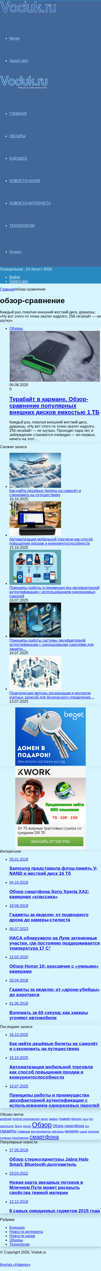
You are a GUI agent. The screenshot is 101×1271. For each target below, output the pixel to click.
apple (44, 1118)
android (5, 1119)
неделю (71, 1131)
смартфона (44, 1137)
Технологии (19, 1244)
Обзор (42, 1125)
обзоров (93, 1131)
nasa (85, 1119)
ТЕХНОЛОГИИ (22, 226)
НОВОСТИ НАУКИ (24, 181)
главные (23, 1131)
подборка (5, 1137)
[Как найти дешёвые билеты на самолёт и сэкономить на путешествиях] (35, 486)
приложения (20, 1137)
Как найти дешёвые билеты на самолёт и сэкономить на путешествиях (45, 493)
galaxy (53, 1119)
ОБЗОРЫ (17, 136)
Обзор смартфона (68, 1126)
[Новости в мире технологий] (28, 12)
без (87, 1126)
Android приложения (26, 1118)
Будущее (17, 1227)
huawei (64, 1119)
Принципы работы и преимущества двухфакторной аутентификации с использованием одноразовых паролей (54, 592)
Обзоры (16, 1240)
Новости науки (22, 1236)
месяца (58, 1131)
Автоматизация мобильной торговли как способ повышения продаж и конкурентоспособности (51, 541)
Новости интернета (29, 203)
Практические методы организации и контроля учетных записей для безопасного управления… (51, 695)
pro (91, 1119)
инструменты (41, 1131)
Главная (7, 289)
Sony (18, 1126)
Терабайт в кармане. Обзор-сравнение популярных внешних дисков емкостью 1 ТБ (54, 405)
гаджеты (8, 1131)
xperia (27, 1126)
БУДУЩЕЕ (18, 158)
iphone (76, 1119)
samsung (7, 1126)
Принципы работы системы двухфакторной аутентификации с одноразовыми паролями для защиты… (51, 644)
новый (83, 1131)
